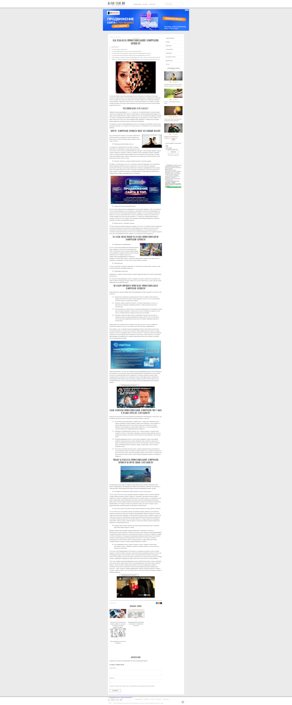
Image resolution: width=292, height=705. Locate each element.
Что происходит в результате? (119, 49)
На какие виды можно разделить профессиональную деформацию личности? (131, 53)
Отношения (169, 49)
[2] (111, 603)
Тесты (167, 64)
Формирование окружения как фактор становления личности (136, 623)
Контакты (145, 4)
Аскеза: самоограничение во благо (172, 102)
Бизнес (168, 42)
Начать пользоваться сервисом (174, 187)
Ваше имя (111, 678)
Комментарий (112, 668)
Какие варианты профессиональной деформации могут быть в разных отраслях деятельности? (136, 57)
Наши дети (169, 53)
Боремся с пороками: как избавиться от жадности (171, 137)
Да (167, 145)
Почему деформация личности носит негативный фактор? (127, 51)
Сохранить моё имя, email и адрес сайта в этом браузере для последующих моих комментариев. (132, 686)
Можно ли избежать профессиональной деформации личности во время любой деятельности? (136, 59)
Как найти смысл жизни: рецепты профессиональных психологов (173, 85)
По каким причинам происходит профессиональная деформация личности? (131, 55)
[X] (161, 603)
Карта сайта (152, 4)
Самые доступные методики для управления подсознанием (173, 119)
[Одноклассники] (159, 603)
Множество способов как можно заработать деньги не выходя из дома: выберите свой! (118, 624)
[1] (110, 603)
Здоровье (168, 45)
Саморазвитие (137, 4)
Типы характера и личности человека (118, 642)
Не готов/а (169, 148)
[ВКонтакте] (157, 603)
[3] (112, 603)
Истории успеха (170, 57)
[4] (113, 603)
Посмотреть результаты (173, 154)
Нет (167, 146)
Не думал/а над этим (171, 149)
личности (129, 112)
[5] (115, 603)
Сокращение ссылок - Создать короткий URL (120, 697)
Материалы (169, 60)
